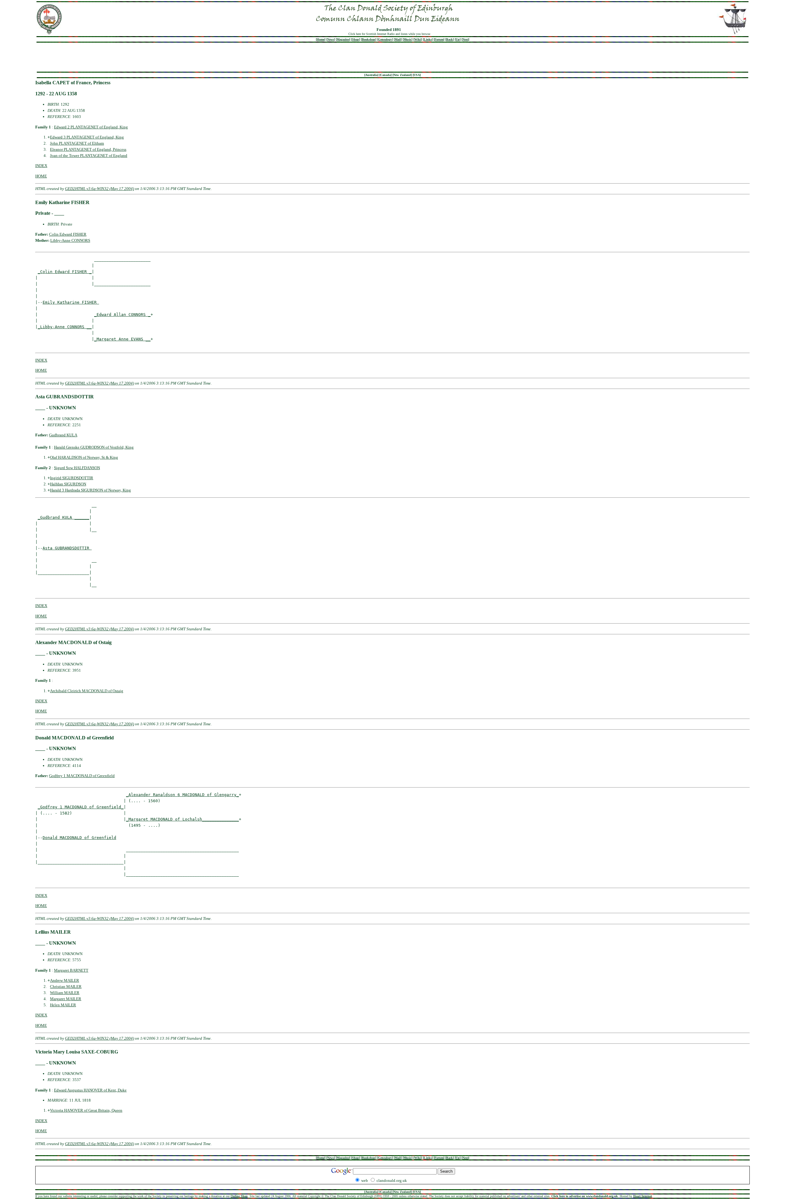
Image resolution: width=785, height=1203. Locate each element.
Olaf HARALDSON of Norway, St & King (84, 457)
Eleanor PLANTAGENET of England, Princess (88, 149)
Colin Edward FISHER (67, 234)
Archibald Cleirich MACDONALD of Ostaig (86, 691)
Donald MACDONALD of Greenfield (79, 837)
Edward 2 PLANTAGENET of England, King (91, 127)
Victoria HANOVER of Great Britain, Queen (86, 1110)
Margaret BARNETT (71, 970)
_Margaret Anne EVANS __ (122, 339)
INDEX (41, 165)
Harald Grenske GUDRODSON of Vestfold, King (94, 447)
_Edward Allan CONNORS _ (122, 314)
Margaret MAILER (65, 998)
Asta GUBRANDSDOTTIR (67, 548)
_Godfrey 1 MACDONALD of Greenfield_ (81, 807)
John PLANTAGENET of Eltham (77, 143)
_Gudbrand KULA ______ (63, 517)
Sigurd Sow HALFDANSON (77, 467)
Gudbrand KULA (63, 435)
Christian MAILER (66, 986)
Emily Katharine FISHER (71, 302)
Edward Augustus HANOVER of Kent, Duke (90, 1090)
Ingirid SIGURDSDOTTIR (71, 478)
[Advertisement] (392, 57)
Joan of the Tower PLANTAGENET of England (88, 155)
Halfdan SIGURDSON (68, 484)
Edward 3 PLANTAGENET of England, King (87, 137)
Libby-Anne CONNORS (70, 240)
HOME (41, 176)
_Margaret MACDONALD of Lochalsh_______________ (182, 819)
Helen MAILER (63, 1005)
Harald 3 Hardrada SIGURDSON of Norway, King (90, 490)
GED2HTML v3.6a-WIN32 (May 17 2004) (99, 188)
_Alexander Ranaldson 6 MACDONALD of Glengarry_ (182, 794)
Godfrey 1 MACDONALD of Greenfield (82, 775)
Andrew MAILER (64, 980)
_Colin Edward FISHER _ (65, 271)
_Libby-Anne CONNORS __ (65, 326)
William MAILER (64, 992)
